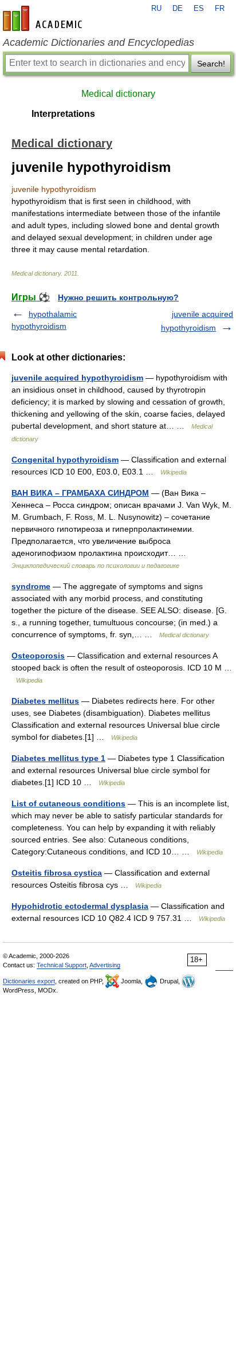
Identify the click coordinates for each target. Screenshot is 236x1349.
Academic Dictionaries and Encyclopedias (98, 42)
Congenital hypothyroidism (65, 459)
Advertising (104, 965)
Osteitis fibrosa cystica (56, 872)
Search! (211, 63)
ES (199, 9)
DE (177, 9)
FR (220, 9)
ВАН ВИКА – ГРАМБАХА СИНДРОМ (80, 492)
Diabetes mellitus (45, 700)
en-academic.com (44, 18)
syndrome (30, 586)
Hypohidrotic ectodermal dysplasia (79, 906)
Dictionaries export (29, 981)
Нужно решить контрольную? (118, 297)
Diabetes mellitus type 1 (58, 758)
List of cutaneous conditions (68, 803)
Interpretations (63, 114)
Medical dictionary (118, 94)
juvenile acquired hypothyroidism (77, 377)
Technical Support (61, 965)
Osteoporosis (38, 655)
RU (156, 9)
